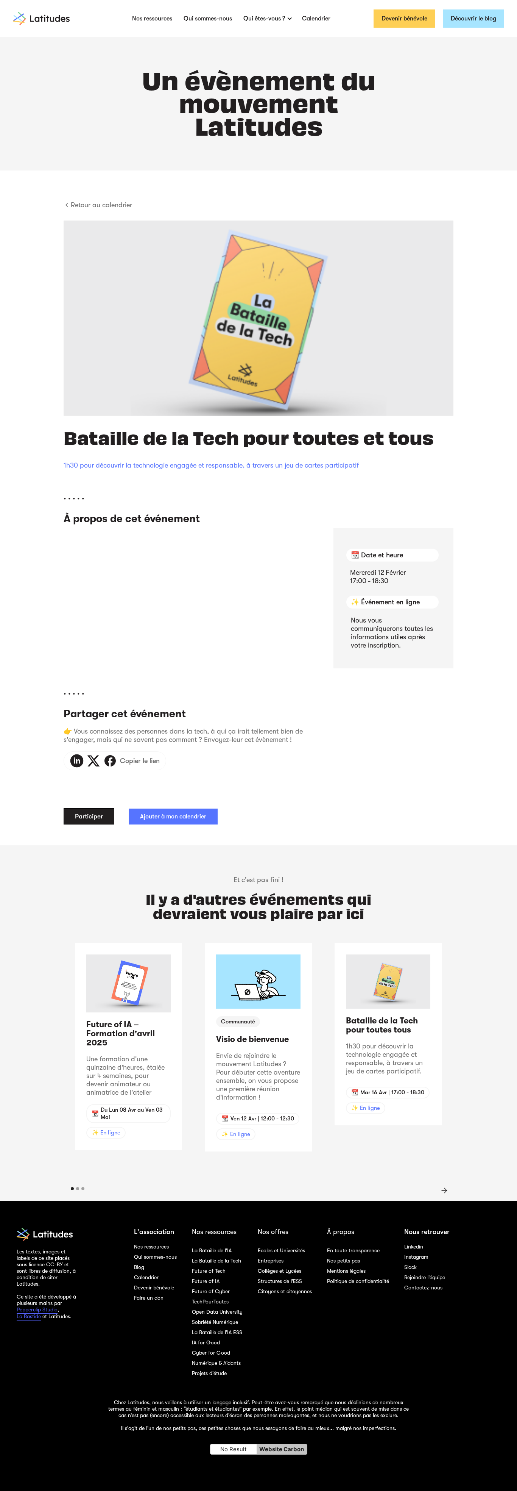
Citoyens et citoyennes (285, 1291)
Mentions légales (346, 1271)
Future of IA (206, 1281)
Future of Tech (209, 1271)
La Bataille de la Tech (216, 1261)
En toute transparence (353, 1250)
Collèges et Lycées (279, 1271)
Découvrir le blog (473, 18)
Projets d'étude (209, 1373)
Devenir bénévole (404, 18)
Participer (89, 816)
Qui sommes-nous (208, 19)
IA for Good (206, 1342)
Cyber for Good (211, 1353)
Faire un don (149, 1298)
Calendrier (316, 19)
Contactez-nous (423, 1287)
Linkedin (413, 1247)
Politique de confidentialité (358, 1281)
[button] (267, 18)
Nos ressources (152, 19)
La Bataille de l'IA (212, 1250)
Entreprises (270, 1261)
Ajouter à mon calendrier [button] (173, 816)
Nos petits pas (343, 1261)
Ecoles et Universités (281, 1250)
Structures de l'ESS (280, 1281)
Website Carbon (281, 1449)
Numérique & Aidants (216, 1363)
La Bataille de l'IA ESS (217, 1332)
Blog (139, 1267)
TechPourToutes (210, 1302)
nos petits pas (179, 1428)
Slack (410, 1267)
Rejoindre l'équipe (424, 1277)
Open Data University (217, 1312)
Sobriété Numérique (215, 1322)
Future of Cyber (211, 1291)
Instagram (416, 1257)
